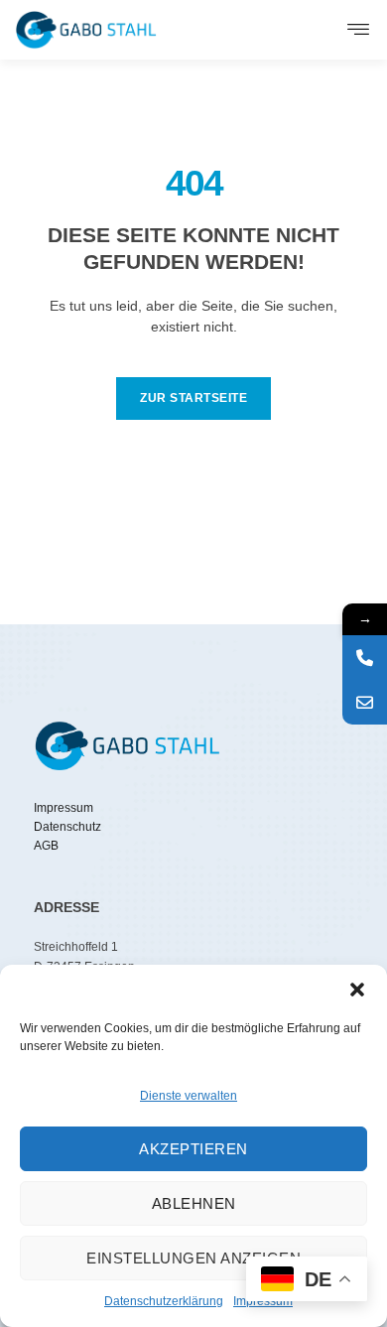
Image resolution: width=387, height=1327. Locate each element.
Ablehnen (194, 1203)
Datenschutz (67, 827)
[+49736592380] (364, 657)
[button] (357, 989)
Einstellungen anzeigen (193, 1258)
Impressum (63, 808)
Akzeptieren (193, 1148)
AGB (46, 846)
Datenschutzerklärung (163, 1301)
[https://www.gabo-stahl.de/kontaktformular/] (364, 702)
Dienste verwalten (188, 1096)
